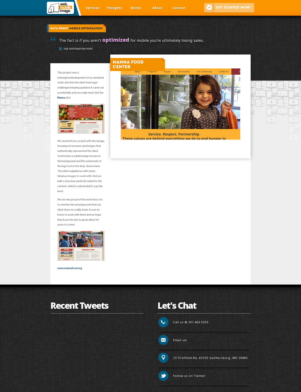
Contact (179, 8)
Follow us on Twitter (189, 376)
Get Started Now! (227, 7)
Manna (61, 97)
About (158, 8)
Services (93, 8)
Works (136, 8)
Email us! (180, 340)
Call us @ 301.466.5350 (190, 322)
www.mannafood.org (69, 268)
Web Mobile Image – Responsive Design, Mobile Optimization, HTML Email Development (60, 8)
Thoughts (114, 8)
